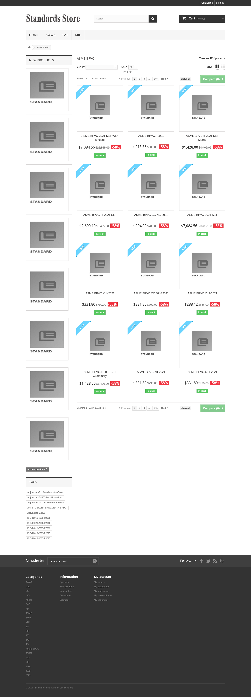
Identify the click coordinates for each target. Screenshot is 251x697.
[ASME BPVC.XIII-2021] (100, 266)
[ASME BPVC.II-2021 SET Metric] (202, 108)
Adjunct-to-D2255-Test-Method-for (44, 497)
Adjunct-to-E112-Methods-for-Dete (44, 492)
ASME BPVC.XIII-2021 (99, 293)
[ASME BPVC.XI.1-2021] (202, 344)
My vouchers (100, 600)
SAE (65, 35)
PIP (27, 631)
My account (102, 577)
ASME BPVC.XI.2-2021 (202, 293)
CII (27, 662)
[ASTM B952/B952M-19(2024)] (47, 89)
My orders (99, 582)
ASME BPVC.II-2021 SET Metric (202, 137)
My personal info (103, 595)
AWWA (50, 35)
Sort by (81, 67)
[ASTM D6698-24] (47, 388)
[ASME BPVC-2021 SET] (202, 187)
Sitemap (64, 600)
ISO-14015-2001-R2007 (38, 528)
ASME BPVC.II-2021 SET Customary (99, 374)
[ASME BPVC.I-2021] (151, 108)
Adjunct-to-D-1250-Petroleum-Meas (45, 502)
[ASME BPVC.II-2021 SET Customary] (100, 344)
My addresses (101, 591)
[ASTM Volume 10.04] (47, 438)
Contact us (207, 3)
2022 (28, 671)
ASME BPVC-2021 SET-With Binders (99, 137)
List (223, 69)
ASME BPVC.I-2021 (151, 135)
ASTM (29, 600)
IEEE (28, 617)
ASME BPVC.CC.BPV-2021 (151, 293)
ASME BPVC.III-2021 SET (100, 215)
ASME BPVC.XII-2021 (151, 372)
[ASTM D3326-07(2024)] (47, 189)
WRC (28, 666)
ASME (29, 613)
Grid (217, 69)
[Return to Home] (29, 47)
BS (27, 591)
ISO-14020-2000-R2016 (38, 523)
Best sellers (66, 591)
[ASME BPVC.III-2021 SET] (100, 187)
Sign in (220, 3)
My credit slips (101, 586)
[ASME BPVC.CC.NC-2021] (151, 187)
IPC (27, 640)
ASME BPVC (32, 648)
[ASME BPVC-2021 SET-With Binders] (100, 108)
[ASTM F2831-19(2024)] (47, 339)
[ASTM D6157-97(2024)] (47, 239)
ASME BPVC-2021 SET (202, 215)
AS (27, 644)
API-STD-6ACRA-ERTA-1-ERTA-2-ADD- (47, 507)
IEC (27, 635)
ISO (28, 595)
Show (124, 67)
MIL (78, 35)
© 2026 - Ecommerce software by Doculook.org (49, 687)
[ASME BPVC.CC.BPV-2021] (151, 266)
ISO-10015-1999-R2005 (38, 518)
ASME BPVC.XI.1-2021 (202, 372)
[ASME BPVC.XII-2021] (151, 344)
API (27, 609)
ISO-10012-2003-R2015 (38, 533)
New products (41, 60)
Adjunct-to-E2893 (36, 513)
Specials (64, 582)
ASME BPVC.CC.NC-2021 (151, 215)
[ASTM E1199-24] (47, 139)
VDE (28, 622)
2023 (28, 675)
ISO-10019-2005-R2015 (38, 538)
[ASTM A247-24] (47, 289)
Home (34, 35)
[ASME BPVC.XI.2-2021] (202, 266)
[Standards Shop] (57, 17)
